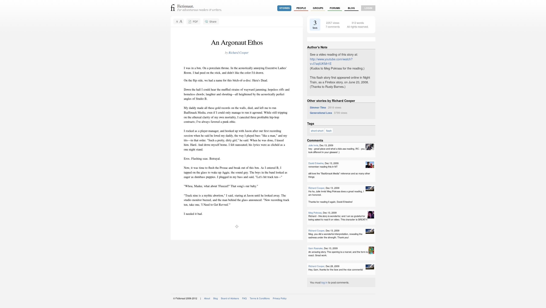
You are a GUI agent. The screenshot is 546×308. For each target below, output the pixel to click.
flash (329, 130)
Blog (351, 8)
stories (284, 8)
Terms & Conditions (260, 298)
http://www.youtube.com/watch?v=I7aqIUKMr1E (331, 61)
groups (318, 8)
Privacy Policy (279, 298)
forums (335, 8)
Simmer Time (318, 107)
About (207, 298)
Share (212, 21)
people (301, 8)
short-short (317, 130)
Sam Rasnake (315, 248)
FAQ (244, 298)
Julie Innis (313, 145)
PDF (195, 21)
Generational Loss (321, 113)
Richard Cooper (238, 53)
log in (324, 282)
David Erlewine (316, 163)
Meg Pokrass (315, 212)
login (368, 8)
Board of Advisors (230, 298)
